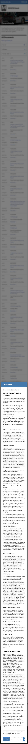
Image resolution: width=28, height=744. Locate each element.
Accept (6, 739)
